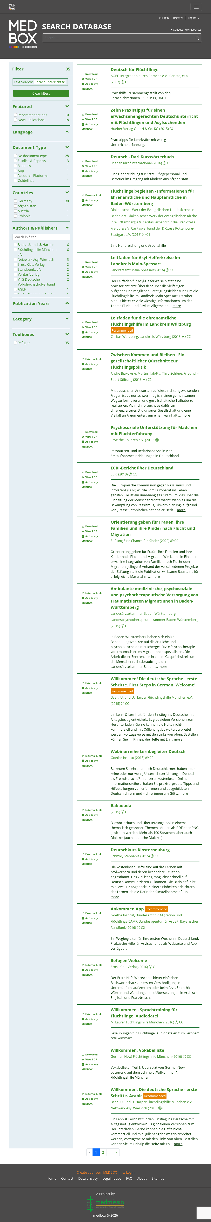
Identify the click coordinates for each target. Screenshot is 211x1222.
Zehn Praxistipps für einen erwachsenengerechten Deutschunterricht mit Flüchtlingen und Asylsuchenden (154, 116)
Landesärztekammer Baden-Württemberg (143, 613)
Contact (67, 1178)
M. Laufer (118, 1022)
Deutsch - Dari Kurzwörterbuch (142, 157)
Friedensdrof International (131, 163)
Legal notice (112, 1178)
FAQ (129, 1178)
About (142, 1178)
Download (91, 74)
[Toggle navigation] (196, 7)
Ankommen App (127, 909)
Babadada (121, 805)
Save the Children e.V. (127, 440)
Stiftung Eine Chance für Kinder (135, 540)
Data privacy (88, 1178)
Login (165, 18)
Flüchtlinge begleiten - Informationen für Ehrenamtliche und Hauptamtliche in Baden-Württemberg (152, 197)
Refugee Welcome (129, 960)
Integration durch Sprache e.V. (144, 76)
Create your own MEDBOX (97, 1172)
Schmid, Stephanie (125, 856)
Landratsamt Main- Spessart (133, 270)
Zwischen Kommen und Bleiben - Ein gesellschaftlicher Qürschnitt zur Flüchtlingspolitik (147, 361)
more (176, 306)
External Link (93, 195)
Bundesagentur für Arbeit (158, 921)
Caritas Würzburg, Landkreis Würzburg (141, 336)
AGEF (115, 76)
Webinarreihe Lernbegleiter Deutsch (148, 751)
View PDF (90, 79)
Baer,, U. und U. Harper (129, 697)
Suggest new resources (187, 29)
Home (51, 1178)
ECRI (114, 474)
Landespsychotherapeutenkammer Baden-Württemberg (154, 619)
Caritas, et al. (179, 76)
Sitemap (158, 1178)
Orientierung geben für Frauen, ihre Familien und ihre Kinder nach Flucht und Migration (153, 528)
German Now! (121, 1056)
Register (178, 18)
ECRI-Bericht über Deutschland (142, 468)
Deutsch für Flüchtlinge (134, 69)
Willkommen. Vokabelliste (137, 1050)
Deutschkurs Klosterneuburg (140, 850)
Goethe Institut (122, 757)
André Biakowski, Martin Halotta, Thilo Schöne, (147, 373)
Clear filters (41, 93)
